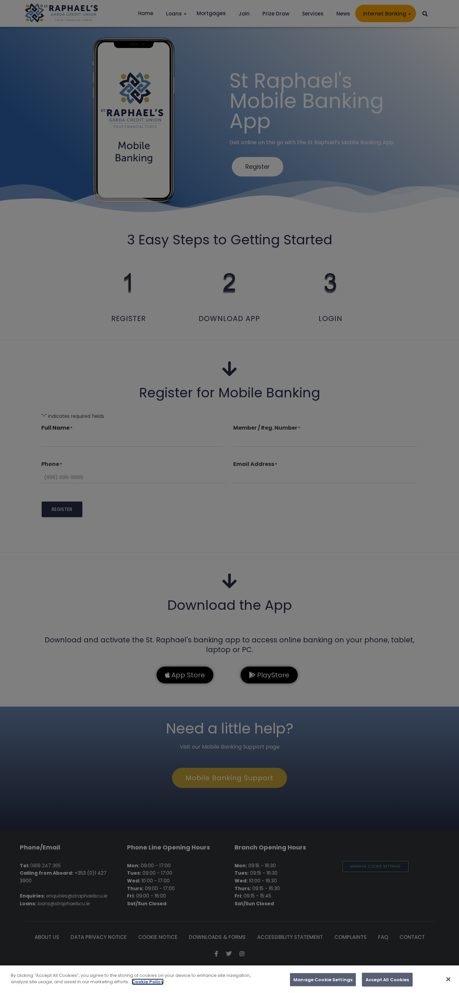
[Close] (448, 979)
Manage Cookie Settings (322, 980)
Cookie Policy (148, 982)
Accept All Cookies (387, 980)
